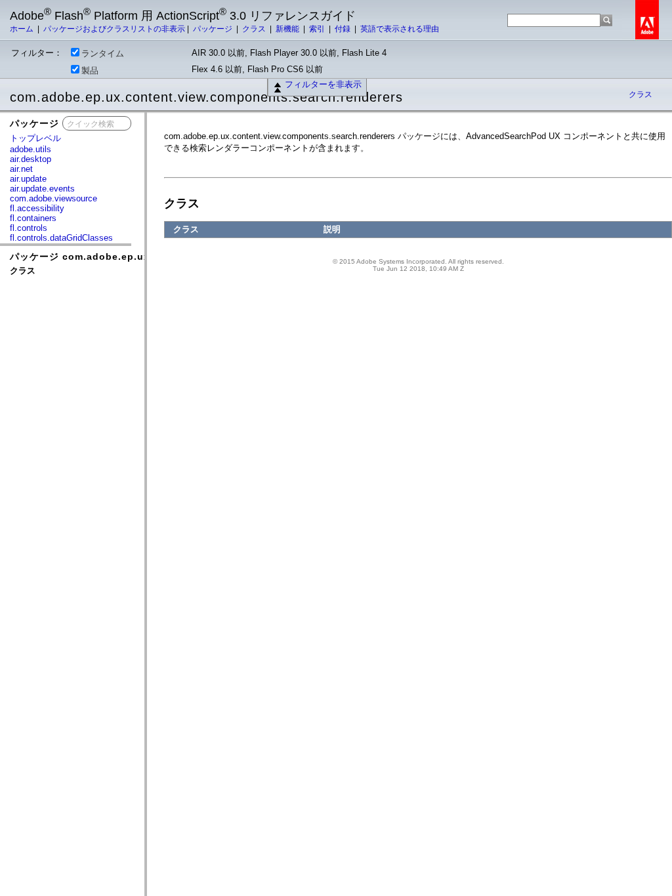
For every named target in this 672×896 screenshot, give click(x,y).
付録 (343, 28)
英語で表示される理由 (399, 28)
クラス (255, 28)
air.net (21, 169)
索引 (318, 28)
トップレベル (35, 138)
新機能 (288, 28)
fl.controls (28, 228)
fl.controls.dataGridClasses (61, 238)
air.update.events (42, 188)
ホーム (22, 28)
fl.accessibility (37, 208)
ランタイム (102, 53)
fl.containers (33, 218)
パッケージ (213, 28)
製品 (89, 70)
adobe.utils (30, 149)
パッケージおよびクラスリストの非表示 (114, 28)
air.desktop (30, 159)
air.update (28, 179)
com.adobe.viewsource (53, 198)
